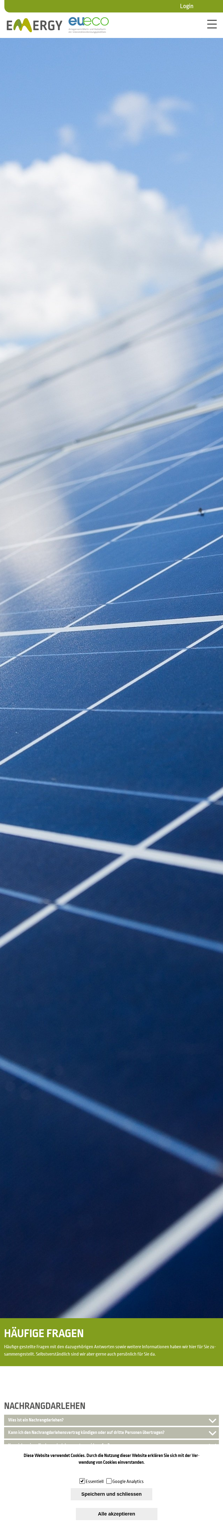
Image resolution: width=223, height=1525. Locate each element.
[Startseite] (35, 25)
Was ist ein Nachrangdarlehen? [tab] (36, 1420)
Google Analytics (128, 1481)
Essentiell (95, 1481)
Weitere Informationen (112, 1471)
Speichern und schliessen (111, 1494)
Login (187, 6)
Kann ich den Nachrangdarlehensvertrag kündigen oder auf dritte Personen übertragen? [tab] (86, 1432)
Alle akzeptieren (116, 1514)
